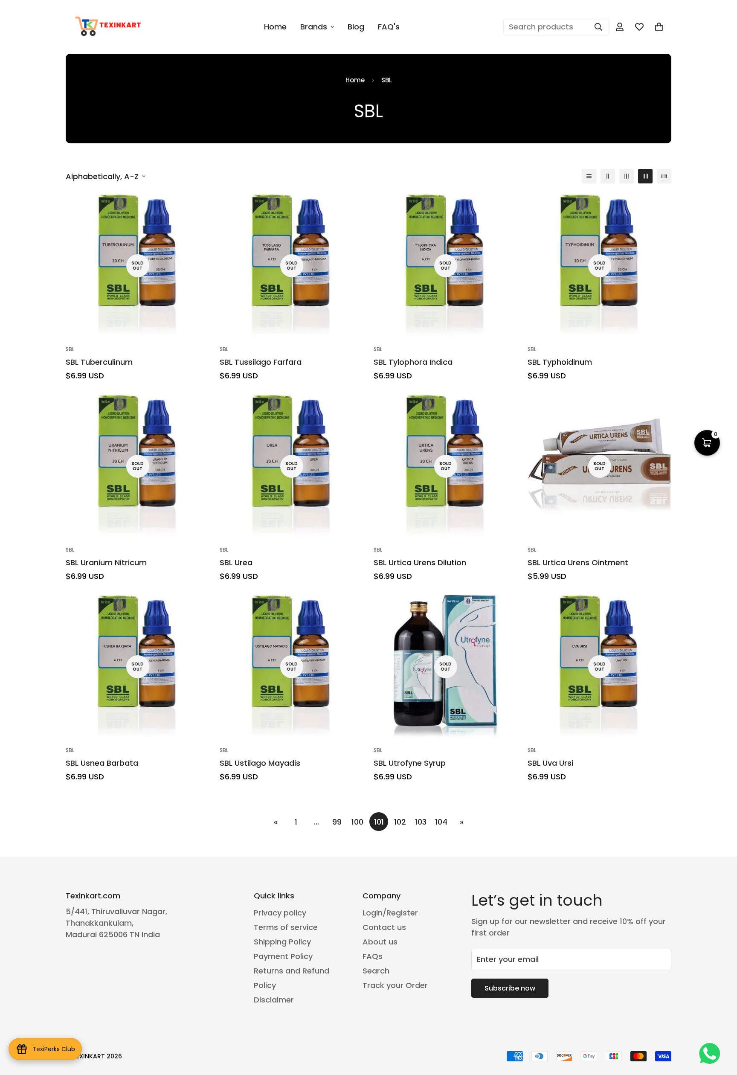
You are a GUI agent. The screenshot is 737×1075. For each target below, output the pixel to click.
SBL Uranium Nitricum (106, 562)
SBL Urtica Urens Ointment (578, 562)
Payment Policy (283, 956)
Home (275, 26)
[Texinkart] (109, 27)
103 (421, 821)
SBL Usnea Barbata (102, 763)
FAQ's (389, 26)
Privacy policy (280, 912)
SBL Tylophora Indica (413, 362)
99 (337, 821)
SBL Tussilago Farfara (261, 362)
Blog (356, 26)
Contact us (384, 927)
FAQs (373, 956)
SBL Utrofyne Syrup (410, 763)
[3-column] (626, 176)
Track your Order (395, 985)
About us (380, 941)
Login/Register (390, 912)
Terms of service (286, 927)
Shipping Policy (282, 941)
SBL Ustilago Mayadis (260, 763)
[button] (659, 27)
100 (357, 821)
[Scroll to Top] (720, 1028)
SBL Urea (236, 562)
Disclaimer (274, 999)
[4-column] (645, 176)
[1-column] (589, 176)
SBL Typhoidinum (560, 362)
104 (441, 821)
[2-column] (608, 176)
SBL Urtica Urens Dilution (420, 562)
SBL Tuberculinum (99, 362)
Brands (313, 26)
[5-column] (664, 176)
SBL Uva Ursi (550, 763)
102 (400, 821)
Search (376, 970)
